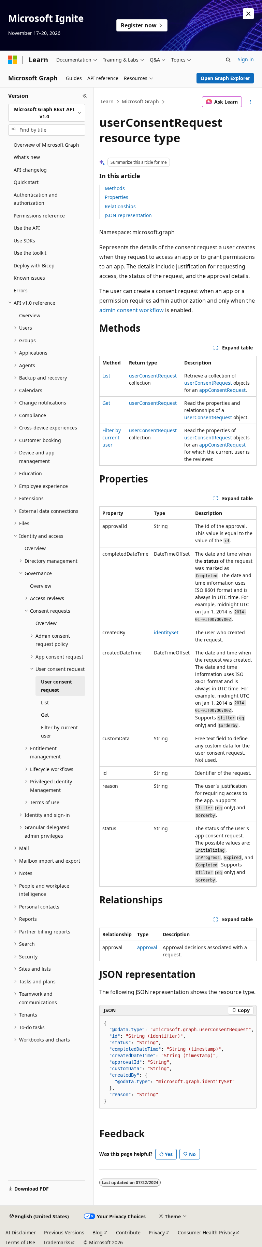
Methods (115, 188)
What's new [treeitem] (27, 157)
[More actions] (251, 101)
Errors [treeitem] (21, 290)
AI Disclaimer (20, 1232)
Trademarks (56, 1242)
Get (106, 403)
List (106, 375)
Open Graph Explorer (225, 78)
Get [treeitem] (45, 715)
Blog (97, 1232)
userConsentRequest (153, 375)
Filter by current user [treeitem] (59, 731)
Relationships (120, 206)
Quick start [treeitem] (26, 182)
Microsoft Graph (140, 101)
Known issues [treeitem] (29, 278)
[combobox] (46, 113)
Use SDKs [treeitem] (24, 240)
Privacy (157, 1232)
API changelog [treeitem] (30, 170)
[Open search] (228, 60)
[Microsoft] (12, 59)
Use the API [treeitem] (27, 228)
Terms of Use (20, 1242)
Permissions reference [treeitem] (39, 215)
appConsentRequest (222, 390)
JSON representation (128, 215)
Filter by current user (111, 437)
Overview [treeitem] (29, 315)
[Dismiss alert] (248, 13)
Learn (107, 101)
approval (147, 947)
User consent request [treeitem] (56, 685)
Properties (116, 197)
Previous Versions (64, 1232)
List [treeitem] (45, 702)
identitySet (166, 632)
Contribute (128, 1232)
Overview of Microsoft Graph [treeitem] (46, 145)
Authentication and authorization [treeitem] (36, 199)
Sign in (246, 59)
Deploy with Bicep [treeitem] (34, 265)
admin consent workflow (131, 310)
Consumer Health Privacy (206, 1232)
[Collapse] (85, 95)
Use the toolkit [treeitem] (30, 253)
